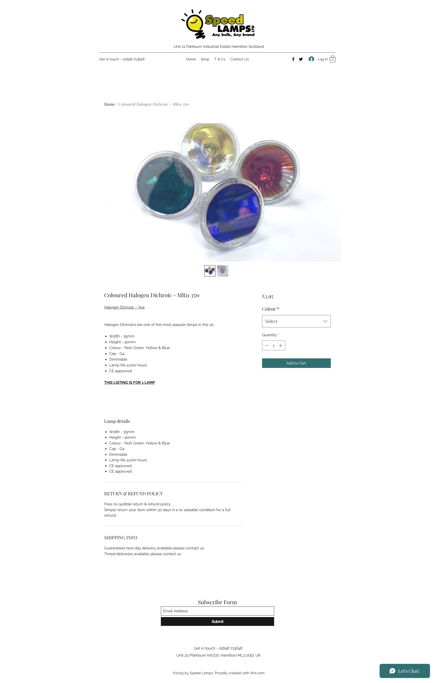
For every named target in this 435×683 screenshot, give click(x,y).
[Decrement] (266, 345)
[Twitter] (300, 59)
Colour (270, 309)
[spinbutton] (273, 345)
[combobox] (296, 321)
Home (109, 104)
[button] (333, 59)
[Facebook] (293, 59)
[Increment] (281, 345)
